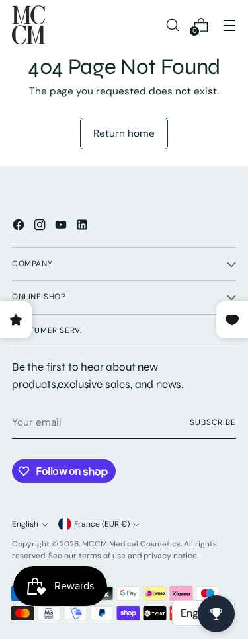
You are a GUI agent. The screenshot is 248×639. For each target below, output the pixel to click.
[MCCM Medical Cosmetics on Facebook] (20, 227)
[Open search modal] (172, 24)
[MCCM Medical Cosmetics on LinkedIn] (83, 227)
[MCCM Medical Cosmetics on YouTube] (62, 227)
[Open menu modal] (229, 24)
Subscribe (213, 422)
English (25, 524)
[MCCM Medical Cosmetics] (28, 24)
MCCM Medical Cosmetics (131, 544)
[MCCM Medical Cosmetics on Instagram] (41, 227)
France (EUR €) (102, 524)
